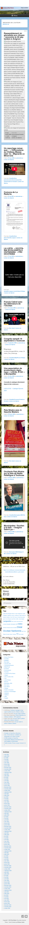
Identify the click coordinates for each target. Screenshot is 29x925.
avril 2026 (6, 761)
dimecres (24, 615)
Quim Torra (23, 631)
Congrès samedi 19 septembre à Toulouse (14, 339)
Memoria (6, 681)
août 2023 (6, 813)
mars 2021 (6, 860)
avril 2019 (6, 898)
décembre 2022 (7, 826)
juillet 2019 (6, 893)
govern (4, 618)
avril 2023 (6, 820)
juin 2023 (6, 816)
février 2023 (7, 823)
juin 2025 (6, 777)
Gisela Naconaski (21, 617)
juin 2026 (6, 757)
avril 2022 (6, 839)
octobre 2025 (7, 770)
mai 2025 (6, 779)
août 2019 (6, 892)
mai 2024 (6, 798)
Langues (15, 136)
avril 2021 (6, 859)
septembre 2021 (7, 851)
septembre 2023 (7, 811)
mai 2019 (6, 896)
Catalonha (9, 615)
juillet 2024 (6, 795)
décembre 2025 (7, 767)
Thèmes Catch (21, 922)
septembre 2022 (7, 831)
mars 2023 (6, 821)
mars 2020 (6, 880)
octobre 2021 (7, 849)
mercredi (18, 621)
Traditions (6, 694)
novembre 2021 (7, 847)
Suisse (11, 634)
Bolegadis (10, 613)
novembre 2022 (7, 828)
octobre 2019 (7, 888)
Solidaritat (6, 693)
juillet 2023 (6, 815)
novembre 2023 (7, 808)
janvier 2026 (7, 765)
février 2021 (7, 862)
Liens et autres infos (8, 676)
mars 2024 (6, 801)
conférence (17, 615)
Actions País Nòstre (8, 657)
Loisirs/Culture (16, 291)
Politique (23, 291)
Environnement (15, 134)
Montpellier (9, 624)
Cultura (20, 615)
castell (24, 613)
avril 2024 (6, 800)
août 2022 (6, 833)
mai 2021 (6, 857)
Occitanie (15, 627)
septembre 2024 (7, 792)
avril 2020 (6, 878)
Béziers (13, 613)
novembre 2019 (7, 887)
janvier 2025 (7, 785)
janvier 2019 (7, 903)
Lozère (15, 621)
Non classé (12, 328)
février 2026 (7, 764)
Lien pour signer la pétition (19, 713)
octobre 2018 (7, 908)
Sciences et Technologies (10, 691)
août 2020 (6, 872)
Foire (11, 617)
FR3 (13, 617)
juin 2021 (6, 856)
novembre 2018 (7, 906)
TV (17, 634)
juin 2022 (6, 836)
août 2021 (6, 852)
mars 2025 (6, 782)
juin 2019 (6, 895)
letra (12, 621)
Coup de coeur (7, 663)
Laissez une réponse (17, 137)
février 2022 (7, 842)
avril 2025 (6, 780)
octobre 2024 (7, 790)
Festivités (9, 237)
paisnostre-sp (6, 24)
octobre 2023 (7, 810)
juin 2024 (6, 797)
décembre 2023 (7, 806)
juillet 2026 (6, 756)
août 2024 (6, 793)
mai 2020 (6, 877)
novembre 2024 (7, 788)
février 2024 (7, 803)
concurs (12, 615)
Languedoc (7, 621)
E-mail (7, 594)
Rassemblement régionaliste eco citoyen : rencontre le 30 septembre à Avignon (14, 36)
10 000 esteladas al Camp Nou (11, 738)
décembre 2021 (7, 846)
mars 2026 (6, 762)
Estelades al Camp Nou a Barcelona (12, 733)
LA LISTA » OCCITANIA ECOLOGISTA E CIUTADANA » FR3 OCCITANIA (14, 251)
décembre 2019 (7, 885)
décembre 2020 (7, 865)
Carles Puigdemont (18, 613)
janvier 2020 (7, 883)
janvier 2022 (7, 844)
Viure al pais (21, 634)
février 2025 (7, 784)
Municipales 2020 (18, 515)
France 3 (16, 617)
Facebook (4, 594)
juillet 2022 (6, 834)
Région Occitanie (6, 634)
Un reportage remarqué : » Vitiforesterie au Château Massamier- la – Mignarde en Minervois (14, 152)
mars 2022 (6, 841)
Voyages (6, 698)
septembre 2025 (7, 772)
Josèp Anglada (21, 618)
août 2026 (6, 754)
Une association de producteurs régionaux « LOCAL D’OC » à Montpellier (14, 371)
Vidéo (5, 696)
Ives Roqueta (8, 618)
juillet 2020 (6, 873)
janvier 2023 (7, 824)
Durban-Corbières (6, 617)
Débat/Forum (17, 357)
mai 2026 (6, 759)
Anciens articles (6, 560)
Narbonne (5, 627)
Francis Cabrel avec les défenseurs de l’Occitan (13, 303)
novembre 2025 (7, 769)
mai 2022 (6, 837)
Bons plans (6, 662)
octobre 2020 (7, 869)
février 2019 (7, 901)
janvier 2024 (7, 805)
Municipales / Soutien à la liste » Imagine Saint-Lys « (14, 527)
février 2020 (7, 882)
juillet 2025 (6, 775)
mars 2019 (6, 900)
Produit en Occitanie (12, 181)
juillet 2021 (6, 854)
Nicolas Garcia (10, 627)
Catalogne (5, 615)
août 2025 (6, 774)
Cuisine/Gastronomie (9, 665)
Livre (5, 678)
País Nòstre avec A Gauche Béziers (13, 411)
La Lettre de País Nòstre (9, 673)
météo (20, 624)
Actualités (11, 178)
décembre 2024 (7, 787)
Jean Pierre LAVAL (14, 618)
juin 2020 (6, 875)
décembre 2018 (7, 905)
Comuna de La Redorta (11, 193)
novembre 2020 (7, 867)
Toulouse (14, 634)
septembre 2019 (7, 890)
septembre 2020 (7, 870)
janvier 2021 (7, 864)
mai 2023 (6, 818)
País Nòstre (7, 686)
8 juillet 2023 (5, 613)
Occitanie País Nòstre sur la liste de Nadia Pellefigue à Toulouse (14, 473)
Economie (9, 180)
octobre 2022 (7, 829)
